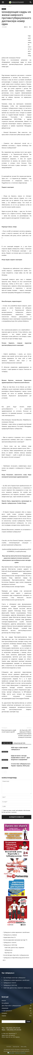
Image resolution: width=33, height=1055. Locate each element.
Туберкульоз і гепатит (9, 983)
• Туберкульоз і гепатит (9, 942)
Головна (4, 6)
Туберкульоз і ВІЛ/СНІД (10, 985)
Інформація (5, 751)
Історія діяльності (7, 1010)
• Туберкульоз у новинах (10, 935)
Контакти (9, 1046)
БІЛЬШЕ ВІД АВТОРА (19, 743)
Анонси (4, 1000)
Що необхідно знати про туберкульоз (14, 977)
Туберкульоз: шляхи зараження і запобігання (16, 980)
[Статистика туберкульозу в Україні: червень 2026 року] (6, 766)
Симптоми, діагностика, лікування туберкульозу (17, 988)
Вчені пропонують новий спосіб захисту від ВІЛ (9, 731)
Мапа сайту (23, 1046)
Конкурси (4, 1013)
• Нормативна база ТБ (9, 937)
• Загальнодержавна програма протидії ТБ (15, 940)
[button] (30, 2)
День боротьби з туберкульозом (11, 1005)
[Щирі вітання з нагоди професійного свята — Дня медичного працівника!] (6, 758)
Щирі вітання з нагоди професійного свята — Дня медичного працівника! (20, 757)
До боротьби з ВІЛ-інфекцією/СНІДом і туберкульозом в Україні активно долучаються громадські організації (24, 733)
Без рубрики (5, 1003)
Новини (10, 6)
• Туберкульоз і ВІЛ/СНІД (10, 945)
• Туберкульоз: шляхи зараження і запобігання (16, 932)
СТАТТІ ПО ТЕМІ (7, 743)
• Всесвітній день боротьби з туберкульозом (16, 955)
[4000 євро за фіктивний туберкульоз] (6, 749)
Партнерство (8, 952)
